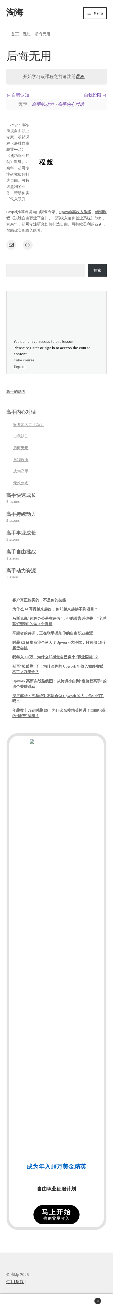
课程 (80, 76)
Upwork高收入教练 (75, 211)
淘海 (14, 12)
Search (56, 1303)
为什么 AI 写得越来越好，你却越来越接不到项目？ (55, 609)
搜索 (97, 270)
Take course (24, 360)
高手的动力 (43, 104)
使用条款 (15, 1281)
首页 (15, 33)
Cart (87, 1299)
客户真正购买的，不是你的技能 (39, 600)
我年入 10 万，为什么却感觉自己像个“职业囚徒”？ (55, 656)
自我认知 (20, 95)
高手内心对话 (71, 104)
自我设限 (93, 95)
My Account (19, 1303)
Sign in (20, 366)
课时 (27, 33)
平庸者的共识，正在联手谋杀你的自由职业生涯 (52, 633)
